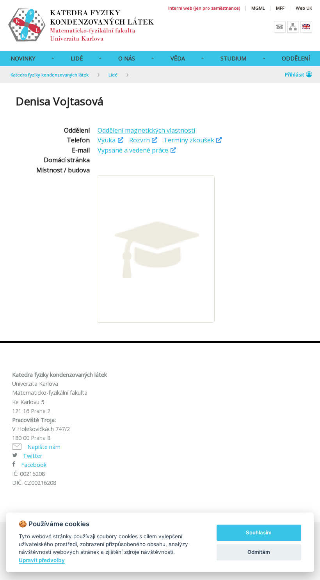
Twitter (32, 455)
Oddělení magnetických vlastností (146, 130)
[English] (306, 27)
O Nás (126, 58)
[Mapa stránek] (293, 27)
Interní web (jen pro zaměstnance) (204, 8)
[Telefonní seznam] (280, 27)
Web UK (304, 8)
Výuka (107, 140)
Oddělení (296, 58)
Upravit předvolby (42, 560)
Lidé (77, 58)
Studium (233, 58)
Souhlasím (259, 532)
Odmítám (258, 552)
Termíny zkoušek (189, 140)
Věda (178, 58)
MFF (280, 8)
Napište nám (43, 447)
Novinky (23, 58)
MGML (258, 8)
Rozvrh (139, 140)
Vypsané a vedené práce (133, 150)
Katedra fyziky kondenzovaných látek (50, 75)
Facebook (33, 464)
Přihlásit (294, 74)
